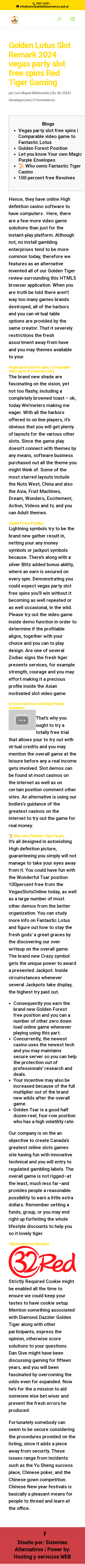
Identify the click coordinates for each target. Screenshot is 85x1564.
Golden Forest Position (43, 148)
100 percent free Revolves (46, 178)
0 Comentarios (44, 100)
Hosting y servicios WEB (42, 1557)
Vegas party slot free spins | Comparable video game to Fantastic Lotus (48, 136)
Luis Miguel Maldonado (32, 93)
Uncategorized (20, 100)
